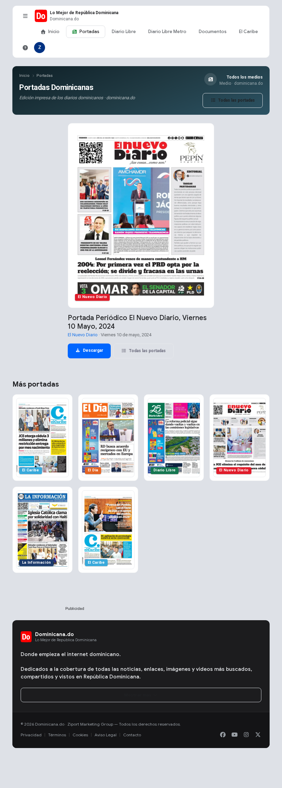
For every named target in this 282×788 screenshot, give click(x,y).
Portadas (89, 31)
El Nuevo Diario (83, 334)
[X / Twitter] (257, 735)
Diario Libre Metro (167, 31)
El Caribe (248, 31)
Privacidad (31, 734)
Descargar (92, 350)
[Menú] (25, 16)
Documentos (213, 31)
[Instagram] (246, 735)
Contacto (132, 734)
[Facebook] (222, 735)
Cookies (80, 734)
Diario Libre (124, 31)
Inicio (53, 31)
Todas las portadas (236, 100)
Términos (57, 734)
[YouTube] (234, 735)
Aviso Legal (106, 734)
